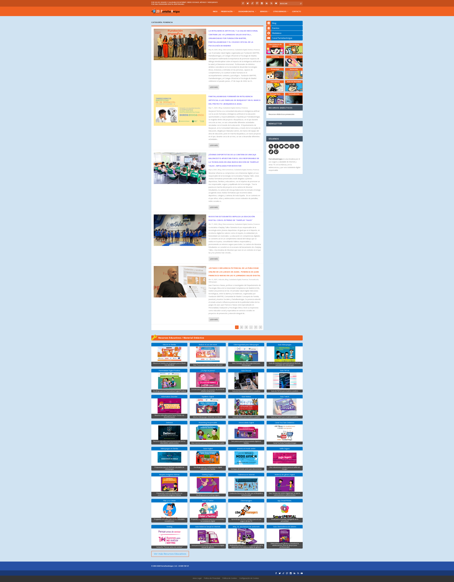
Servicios (263, 11)
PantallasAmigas (276, 159)
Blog (220, 50)
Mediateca (276, 33)
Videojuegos (213, 282)
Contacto (296, 11)
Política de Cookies (229, 578)
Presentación (226, 11)
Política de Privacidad (212, 578)
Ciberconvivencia (228, 50)
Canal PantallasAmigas (282, 38)
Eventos (250, 50)
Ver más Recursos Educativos (170, 553)
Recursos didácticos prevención (281, 114)
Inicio (215, 11)
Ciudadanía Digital (246, 11)
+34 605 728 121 (183, 566)
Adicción (221, 280)
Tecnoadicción (254, 280)
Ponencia (257, 50)
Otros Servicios (279, 11)
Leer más (214, 87)
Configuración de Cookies (249, 578)
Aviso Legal (197, 578)
